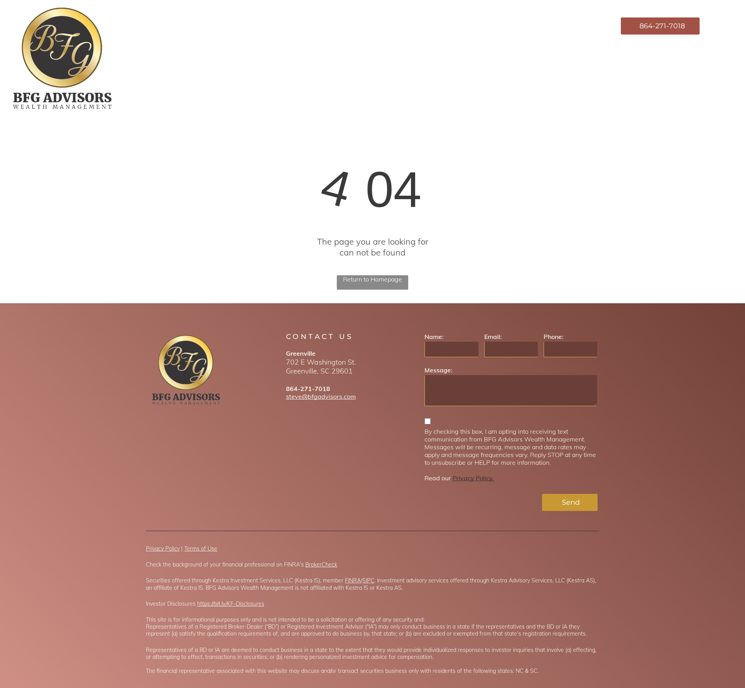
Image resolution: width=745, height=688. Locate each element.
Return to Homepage (372, 279)
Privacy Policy (163, 548)
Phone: (553, 337)
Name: (434, 337)
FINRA (353, 580)
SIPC (368, 580)
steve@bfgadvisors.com (321, 396)
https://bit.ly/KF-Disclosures (230, 603)
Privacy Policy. (473, 478)
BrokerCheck (321, 564)
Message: (438, 370)
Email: (493, 337)
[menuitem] (456, 26)
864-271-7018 (308, 389)
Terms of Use (200, 548)
